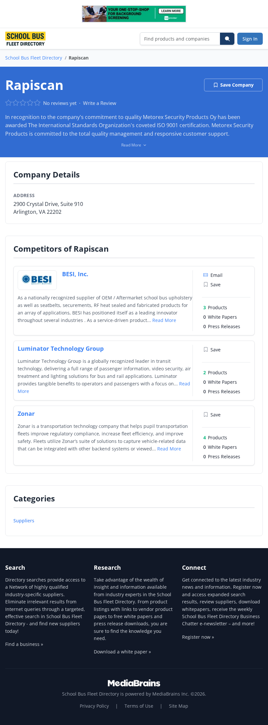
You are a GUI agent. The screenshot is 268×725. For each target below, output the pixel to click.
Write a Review (99, 103)
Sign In (250, 39)
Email (216, 275)
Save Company (237, 85)
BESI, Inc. (75, 274)
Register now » (198, 637)
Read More (164, 320)
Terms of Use (139, 706)
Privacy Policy (94, 706)
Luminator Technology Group (61, 348)
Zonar (26, 413)
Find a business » (24, 644)
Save (215, 284)
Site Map (178, 706)
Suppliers (23, 520)
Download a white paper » (122, 652)
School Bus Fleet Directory (33, 58)
